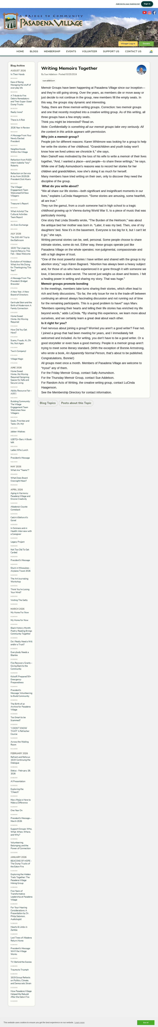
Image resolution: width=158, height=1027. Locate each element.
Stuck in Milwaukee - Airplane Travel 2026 (20, 569)
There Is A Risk (18, 120)
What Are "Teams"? (20, 470)
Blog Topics (48, 403)
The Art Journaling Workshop (19, 580)
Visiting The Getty (19, 600)
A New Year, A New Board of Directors (20, 293)
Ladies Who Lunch (19, 450)
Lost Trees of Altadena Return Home (21, 939)
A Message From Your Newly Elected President (21, 138)
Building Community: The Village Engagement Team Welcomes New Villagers (20, 407)
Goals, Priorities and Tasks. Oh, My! (20, 422)
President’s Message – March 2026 (21, 820)
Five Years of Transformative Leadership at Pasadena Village (21, 895)
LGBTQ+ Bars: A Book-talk (21, 441)
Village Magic (17, 359)
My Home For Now (20, 612)
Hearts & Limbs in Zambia (19, 928)
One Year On (16, 810)
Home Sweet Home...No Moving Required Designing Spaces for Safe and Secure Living (20, 377)
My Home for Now (19, 620)
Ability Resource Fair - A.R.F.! (21, 392)
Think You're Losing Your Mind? (20, 591)
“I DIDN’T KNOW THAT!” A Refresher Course (20, 731)
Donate (146, 43)
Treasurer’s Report (19, 203)
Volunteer (89, 51)
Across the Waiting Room (20, 743)
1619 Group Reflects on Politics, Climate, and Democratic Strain (21, 980)
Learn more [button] (80, 1022)
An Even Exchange (19, 225)
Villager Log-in (128, 43)
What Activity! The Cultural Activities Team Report (19, 214)
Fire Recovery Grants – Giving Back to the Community (21, 666)
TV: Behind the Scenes (21, 962)
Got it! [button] (145, 1023)
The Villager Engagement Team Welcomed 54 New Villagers (20, 191)
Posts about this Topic (76, 403)
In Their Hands (18, 74)
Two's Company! (18, 351)
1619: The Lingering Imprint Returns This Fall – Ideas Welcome (20, 251)
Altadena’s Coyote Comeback (19, 508)
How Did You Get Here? (19, 331)
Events (71, 51)
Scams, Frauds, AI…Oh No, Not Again (21, 342)
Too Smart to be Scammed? (18, 719)
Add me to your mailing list (128, 4)
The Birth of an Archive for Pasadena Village (20, 706)
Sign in (147, 3)
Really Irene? (17, 112)
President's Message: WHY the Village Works (20, 951)
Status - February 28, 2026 (20, 772)
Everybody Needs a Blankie (20, 654)
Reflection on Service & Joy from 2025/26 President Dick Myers (21, 176)
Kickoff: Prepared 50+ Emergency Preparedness (21, 679)
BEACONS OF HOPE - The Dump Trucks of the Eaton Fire (21, 863)
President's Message (20, 560)
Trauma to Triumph (20, 969)
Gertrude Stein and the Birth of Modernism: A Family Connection (21, 305)
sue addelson (49, 80)
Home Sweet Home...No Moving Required (19, 319)
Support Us (111, 51)
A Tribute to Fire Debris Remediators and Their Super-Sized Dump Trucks (21, 100)
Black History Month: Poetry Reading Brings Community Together (21, 631)
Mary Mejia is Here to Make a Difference (21, 801)
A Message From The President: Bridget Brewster (21, 281)
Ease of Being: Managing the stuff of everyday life (21, 85)
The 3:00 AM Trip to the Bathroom (20, 239)
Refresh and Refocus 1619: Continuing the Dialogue (20, 760)
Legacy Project (17, 541)
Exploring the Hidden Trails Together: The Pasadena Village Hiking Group (21, 879)
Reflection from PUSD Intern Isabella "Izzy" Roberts (21, 162)
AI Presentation (18, 781)
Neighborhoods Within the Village (19, 151)
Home (20, 51)
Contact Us (133, 51)
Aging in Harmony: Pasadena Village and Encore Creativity (20, 496)
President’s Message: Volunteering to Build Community (21, 693)
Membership (52, 51)
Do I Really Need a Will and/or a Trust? (21, 643)
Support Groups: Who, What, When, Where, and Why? (21, 832)
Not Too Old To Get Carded (20, 551)
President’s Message (20, 457)
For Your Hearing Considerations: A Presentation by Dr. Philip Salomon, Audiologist (20, 913)
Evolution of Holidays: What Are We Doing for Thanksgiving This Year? (21, 266)
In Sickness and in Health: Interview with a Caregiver (21, 531)
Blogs (34, 51)
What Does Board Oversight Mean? (19, 479)
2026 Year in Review (20, 127)
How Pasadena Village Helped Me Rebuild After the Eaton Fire (21, 994)
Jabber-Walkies (18, 431)
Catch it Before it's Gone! (19, 519)
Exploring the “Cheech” (17, 791)
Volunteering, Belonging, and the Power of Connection (21, 845)
